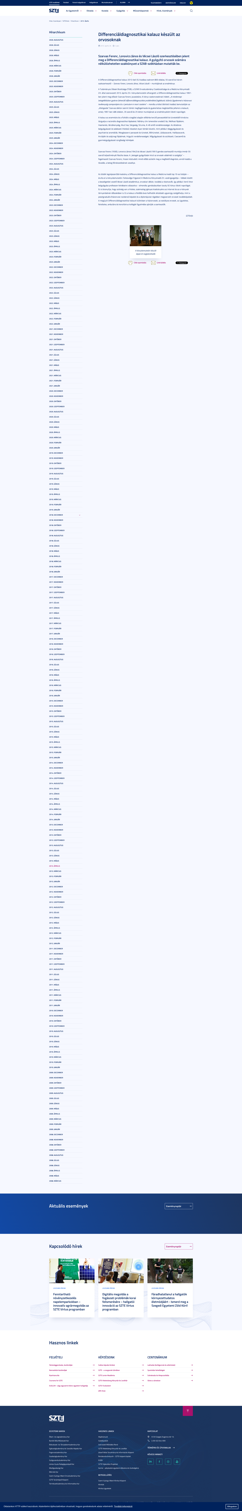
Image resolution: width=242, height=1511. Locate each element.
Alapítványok (103, 1437)
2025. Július (54, 107)
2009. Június (54, 1103)
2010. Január (54, 1067)
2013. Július (54, 850)
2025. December (56, 81)
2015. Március (55, 747)
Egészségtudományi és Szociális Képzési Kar (65, 1448)
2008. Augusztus (56, 1155)
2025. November (56, 86)
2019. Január (54, 509)
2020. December (56, 391)
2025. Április (54, 122)
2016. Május (54, 675)
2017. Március (55, 623)
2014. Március (55, 809)
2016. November (56, 644)
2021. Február (55, 380)
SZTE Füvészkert (104, 1385)
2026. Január (54, 76)
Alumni (122, 2)
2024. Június (54, 174)
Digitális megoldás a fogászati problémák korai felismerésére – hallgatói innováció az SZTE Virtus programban (119, 1301)
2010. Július (54, 1036)
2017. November (56, 582)
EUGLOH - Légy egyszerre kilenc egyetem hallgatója (68, 1385)
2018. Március (55, 561)
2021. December (56, 329)
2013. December (56, 824)
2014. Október (55, 773)
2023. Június (54, 236)
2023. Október (55, 215)
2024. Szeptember (57, 158)
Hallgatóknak (93, 2)
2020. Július (54, 417)
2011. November (56, 954)
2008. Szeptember (57, 1150)
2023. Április (54, 246)
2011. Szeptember (57, 964)
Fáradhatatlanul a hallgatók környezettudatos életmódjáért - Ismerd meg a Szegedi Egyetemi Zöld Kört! (170, 1300)
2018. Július (54, 540)
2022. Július (54, 293)
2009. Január (54, 1129)
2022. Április (54, 308)
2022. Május (54, 303)
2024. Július (54, 169)
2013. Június (54, 855)
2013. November (56, 830)
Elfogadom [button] (232, 1506)
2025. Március (55, 127)
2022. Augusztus (56, 287)
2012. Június (54, 917)
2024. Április (54, 184)
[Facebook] (159, 1462)
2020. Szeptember (57, 406)
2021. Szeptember (57, 344)
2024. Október (55, 153)
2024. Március (55, 189)
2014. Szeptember (57, 778)
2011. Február (55, 1000)
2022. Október (55, 277)
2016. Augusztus (56, 659)
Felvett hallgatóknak (79, 2)
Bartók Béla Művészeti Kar (59, 1440)
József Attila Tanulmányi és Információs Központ (116, 1452)
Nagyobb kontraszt (191, 2)
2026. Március (55, 65)
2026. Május (54, 55)
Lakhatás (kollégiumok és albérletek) (161, 1365)
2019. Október (55, 463)
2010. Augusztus (56, 1031)
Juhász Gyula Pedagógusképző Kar (61, 1464)
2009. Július (54, 1098)
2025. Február (55, 133)
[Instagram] (168, 1462)
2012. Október (55, 897)
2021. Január (54, 386)
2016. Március (55, 685)
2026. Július (54, 45)
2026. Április (54, 60)
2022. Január (54, 324)
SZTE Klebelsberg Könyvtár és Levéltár (112, 1380)
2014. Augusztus (56, 783)
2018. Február (55, 566)
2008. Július (54, 1160)
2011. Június (54, 979)
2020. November (56, 396)
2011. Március (55, 995)
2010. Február (55, 1062)
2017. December (56, 577)
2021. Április (54, 370)
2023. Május (54, 241)
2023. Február (55, 257)
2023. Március (55, 251)
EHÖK (100, 1460)
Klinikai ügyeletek (104, 1488)
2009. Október (55, 1083)
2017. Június (54, 608)
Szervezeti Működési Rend (108, 1444)
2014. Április (54, 804)
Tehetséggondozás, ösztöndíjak (60, 1365)
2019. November (56, 458)
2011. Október (55, 959)
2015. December (56, 701)
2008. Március (55, 1181)
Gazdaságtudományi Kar (58, 1456)
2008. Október (55, 1145)
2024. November (56, 148)
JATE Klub (101, 1391)
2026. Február (55, 71)
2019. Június (54, 484)
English (183, 3)
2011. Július (54, 974)
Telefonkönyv (156, 3)
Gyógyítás (120, 10)
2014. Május (54, 799)
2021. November (56, 334)
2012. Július (54, 912)
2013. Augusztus (56, 845)
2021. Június (54, 360)
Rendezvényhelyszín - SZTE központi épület (114, 1456)
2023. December (56, 205)
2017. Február (55, 628)
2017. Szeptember (57, 592)
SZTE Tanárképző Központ (58, 1480)
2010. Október (55, 1021)
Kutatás (105, 10)
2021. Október (55, 339)
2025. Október (55, 91)
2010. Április (54, 1052)
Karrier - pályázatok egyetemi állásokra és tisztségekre (118, 1468)
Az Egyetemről (72, 10)
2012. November (56, 892)
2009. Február (55, 1124)
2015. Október (55, 711)
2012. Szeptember (57, 902)
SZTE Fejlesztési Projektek (108, 1464)
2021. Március (55, 375)
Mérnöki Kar (53, 1472)
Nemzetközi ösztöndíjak (58, 1370)
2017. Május (54, 613)
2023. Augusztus (56, 226)
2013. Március (55, 871)
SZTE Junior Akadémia (106, 1375)
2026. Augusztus (56, 40)
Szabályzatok (103, 1440)
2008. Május (54, 1176)
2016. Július (54, 664)
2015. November (56, 706)
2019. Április (54, 494)
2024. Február (55, 195)
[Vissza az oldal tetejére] (188, 1411)
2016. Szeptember (57, 654)
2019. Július (54, 479)
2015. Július (54, 726)
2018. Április (54, 556)
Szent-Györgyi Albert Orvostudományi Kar (64, 1476)
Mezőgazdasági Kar (56, 1468)
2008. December (56, 1134)
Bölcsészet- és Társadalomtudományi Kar (64, 1444)
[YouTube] (177, 1462)
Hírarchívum (75, 21)
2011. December (56, 948)
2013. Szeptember (57, 840)
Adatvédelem (171, 3)
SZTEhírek (66, 21)
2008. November (56, 1139)
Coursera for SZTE (56, 1380)
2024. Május (54, 179)
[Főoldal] (54, 10)
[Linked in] (150, 1462)
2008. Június (54, 1165)
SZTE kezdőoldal (54, 2)
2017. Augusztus (56, 597)
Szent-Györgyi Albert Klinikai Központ (112, 1480)
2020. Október (55, 401)
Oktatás (90, 10)
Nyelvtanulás (54, 1375)
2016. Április (54, 680)
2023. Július (54, 231)
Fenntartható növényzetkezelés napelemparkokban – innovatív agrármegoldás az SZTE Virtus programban (71, 1301)
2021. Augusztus (56, 349)
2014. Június (54, 793)
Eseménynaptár (173, 1206)
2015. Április (54, 742)
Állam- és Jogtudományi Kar (59, 1437)
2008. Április (54, 1170)
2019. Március (55, 499)
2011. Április (54, 990)
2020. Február (55, 442)
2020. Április (54, 432)
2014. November (56, 768)
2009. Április (54, 1114)
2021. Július (54, 355)
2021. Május (54, 365)
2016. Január (54, 695)
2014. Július (54, 788)
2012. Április (54, 928)
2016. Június (54, 670)
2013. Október (55, 835)
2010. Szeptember (57, 1026)
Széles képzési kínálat (106, 1365)
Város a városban (153, 1380)
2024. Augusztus (56, 164)
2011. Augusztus (56, 969)
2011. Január (54, 1005)
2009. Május (54, 1108)
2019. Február (55, 504)
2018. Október (55, 525)
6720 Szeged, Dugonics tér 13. (163, 1437)
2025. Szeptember (57, 96)
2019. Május (54, 489)
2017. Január (54, 633)
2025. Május (54, 117)
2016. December (56, 639)
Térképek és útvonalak (159, 1448)
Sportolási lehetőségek (156, 1370)
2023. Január (54, 262)
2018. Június (54, 546)
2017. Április (54, 618)
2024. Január (54, 200)
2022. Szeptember (57, 282)
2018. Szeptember (57, 530)
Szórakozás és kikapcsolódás (158, 1375)
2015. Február (55, 752)
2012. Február (55, 938)
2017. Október (55, 587)
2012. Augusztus (56, 907)
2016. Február (55, 690)
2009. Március (55, 1119)
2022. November (56, 272)
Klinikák (101, 1484)
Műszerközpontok (141, 10)
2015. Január (54, 757)
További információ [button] (123, 1506)
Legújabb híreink (59, 1288)
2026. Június (54, 50)
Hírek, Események (164, 10)
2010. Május (54, 1046)
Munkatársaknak (107, 2)
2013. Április (85, 21)
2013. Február (55, 876)
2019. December (56, 453)
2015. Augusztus (56, 721)
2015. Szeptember (57, 716)
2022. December (56, 267)
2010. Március (55, 1057)
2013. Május (54, 861)
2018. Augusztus (56, 535)
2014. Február (55, 814)
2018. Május (54, 551)
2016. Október (55, 649)
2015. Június (54, 732)
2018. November (56, 520)
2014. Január (54, 819)
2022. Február (55, 318)
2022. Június (54, 298)
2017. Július (54, 602)
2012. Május (54, 923)
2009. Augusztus (56, 1093)
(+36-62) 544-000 (158, 1440)
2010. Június (54, 1041)
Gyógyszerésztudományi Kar (59, 1460)
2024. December (56, 143)
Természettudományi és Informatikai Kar (64, 1483)
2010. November (56, 1015)
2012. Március (55, 933)
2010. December (56, 1010)
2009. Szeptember (57, 1088)
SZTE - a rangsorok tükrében (109, 1370)
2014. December (56, 762)
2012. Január (54, 943)
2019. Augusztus (56, 473)
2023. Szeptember (57, 220)
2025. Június (54, 112)
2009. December (56, 1072)
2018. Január (54, 571)
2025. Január (54, 138)
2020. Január (54, 448)
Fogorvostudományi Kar (58, 1452)
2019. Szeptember (57, 468)
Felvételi (66, 2)
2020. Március (55, 437)
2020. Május (54, 427)
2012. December (56, 886)
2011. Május (54, 984)
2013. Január (54, 881)
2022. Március (55, 313)
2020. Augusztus (56, 411)
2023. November (56, 210)
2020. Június (54, 422)
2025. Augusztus (56, 102)
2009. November (56, 1077)
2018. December (56, 515)
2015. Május (54, 737)
